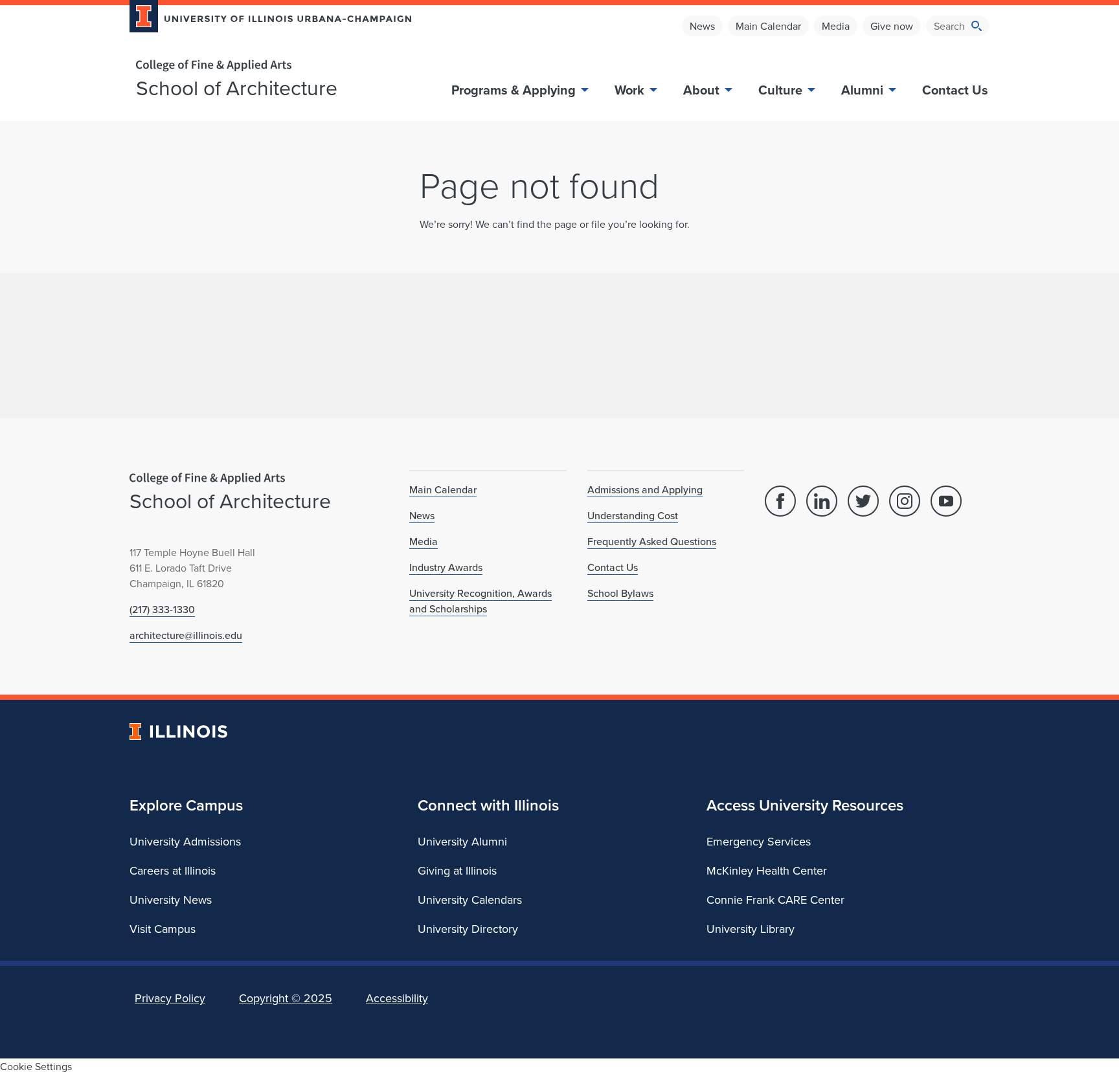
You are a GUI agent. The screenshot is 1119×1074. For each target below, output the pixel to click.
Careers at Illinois (173, 870)
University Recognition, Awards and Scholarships (480, 601)
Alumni (862, 89)
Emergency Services (758, 841)
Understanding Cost (632, 515)
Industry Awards (445, 567)
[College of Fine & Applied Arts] (265, 65)
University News (171, 899)
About (701, 89)
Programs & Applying (513, 89)
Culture (780, 89)
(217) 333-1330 (162, 609)
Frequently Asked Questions (651, 541)
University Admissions (185, 841)
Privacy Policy (170, 998)
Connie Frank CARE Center (775, 899)
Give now (891, 26)
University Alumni (462, 841)
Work (629, 89)
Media (836, 26)
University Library (750, 929)
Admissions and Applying (645, 489)
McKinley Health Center (766, 870)
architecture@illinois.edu (186, 635)
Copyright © (285, 998)
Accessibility (397, 998)
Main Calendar (768, 26)
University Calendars (470, 899)
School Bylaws (620, 593)
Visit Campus (163, 929)
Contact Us (955, 89)
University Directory (468, 929)
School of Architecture (236, 87)
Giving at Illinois (457, 870)
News (702, 26)
